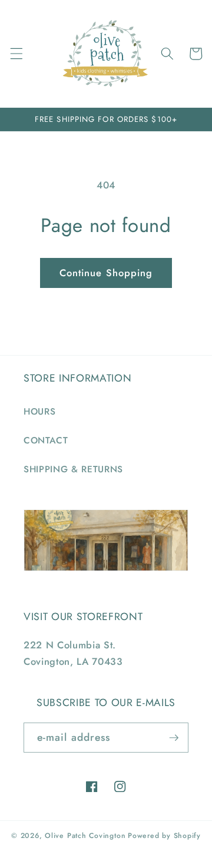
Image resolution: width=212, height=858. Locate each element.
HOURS (39, 411)
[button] (16, 53)
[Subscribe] (174, 738)
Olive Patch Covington (85, 835)
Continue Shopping (106, 273)
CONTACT (46, 440)
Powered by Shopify (164, 835)
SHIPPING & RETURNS (73, 469)
